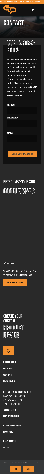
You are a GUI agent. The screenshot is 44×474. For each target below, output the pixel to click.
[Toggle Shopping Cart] (32, 10)
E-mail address (12, 117)
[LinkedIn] (4, 447)
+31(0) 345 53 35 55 (9, 410)
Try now (8, 350)
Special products (9, 381)
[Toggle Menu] (38, 10)
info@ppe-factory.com (14, 95)
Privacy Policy (8, 432)
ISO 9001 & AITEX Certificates (13, 426)
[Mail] (8, 447)
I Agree (15, 469)
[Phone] (11, 447)
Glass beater (7, 375)
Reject (28, 469)
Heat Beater (7, 369)
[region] (22, 231)
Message (10, 133)
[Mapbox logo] (9, 263)
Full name (11, 105)
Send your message (22, 154)
